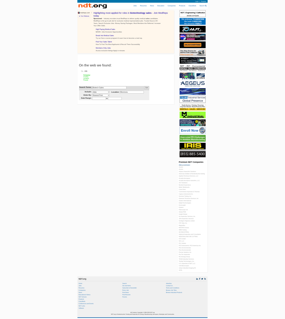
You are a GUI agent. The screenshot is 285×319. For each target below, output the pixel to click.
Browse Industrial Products (174, 292)
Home (80, 283)
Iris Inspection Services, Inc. (187, 216)
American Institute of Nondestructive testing (192, 174)
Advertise (169, 283)
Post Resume (126, 294)
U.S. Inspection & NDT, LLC (187, 263)
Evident (181, 207)
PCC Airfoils (182, 243)
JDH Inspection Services (186, 218)
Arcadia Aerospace (184, 178)
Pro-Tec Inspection (184, 254)
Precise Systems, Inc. (185, 252)
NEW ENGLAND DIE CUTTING (188, 236)
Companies (172, 6)
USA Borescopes (184, 266)
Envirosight (182, 205)
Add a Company (184, 165)
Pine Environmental (185, 248)
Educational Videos (84, 294)
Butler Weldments (184, 187)
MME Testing (183, 230)
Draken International (185, 200)
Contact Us (169, 285)
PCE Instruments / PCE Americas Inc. (190, 245)
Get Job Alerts (126, 285)
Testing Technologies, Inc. (186, 261)
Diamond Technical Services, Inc (188, 198)
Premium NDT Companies (191, 162)
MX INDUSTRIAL (184, 232)
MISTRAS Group (184, 227)
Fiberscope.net (183, 210)
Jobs (135, 6)
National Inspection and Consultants (190, 234)
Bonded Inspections (185, 185)
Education (160, 6)
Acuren (181, 167)
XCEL (180, 270)
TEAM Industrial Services (186, 259)
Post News (125, 292)
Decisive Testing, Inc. (185, 196)
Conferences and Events (86, 303)
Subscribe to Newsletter (129, 288)
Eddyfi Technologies (185, 203)
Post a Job (125, 290)
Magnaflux (182, 225)
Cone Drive (182, 189)
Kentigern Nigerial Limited (187, 221)
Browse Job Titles (171, 290)
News (152, 6)
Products (182, 6)
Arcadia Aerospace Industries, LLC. (189, 180)
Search (202, 6)
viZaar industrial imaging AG (187, 268)
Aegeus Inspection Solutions (187, 171)
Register (203, 1)
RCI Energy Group (184, 257)
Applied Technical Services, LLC (188, 176)
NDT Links (82, 306)
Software (81, 308)
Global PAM (182, 212)
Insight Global (183, 214)
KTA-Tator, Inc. (183, 223)
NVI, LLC (181, 241)
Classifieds (192, 6)
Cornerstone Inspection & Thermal (189, 191)
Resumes (143, 6)
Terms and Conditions (172, 288)
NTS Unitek (182, 239)
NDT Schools (83, 297)
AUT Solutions (183, 183)
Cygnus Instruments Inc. (186, 194)
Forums (124, 297)
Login (197, 1)
